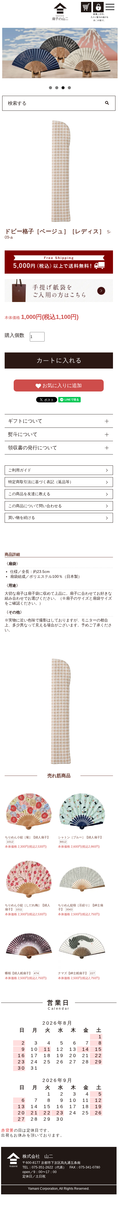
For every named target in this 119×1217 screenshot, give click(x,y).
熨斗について (22, 434)
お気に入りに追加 (61, 385)
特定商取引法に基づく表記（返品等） (40, 482)
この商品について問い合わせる (35, 506)
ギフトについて (25, 421)
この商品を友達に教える (29, 494)
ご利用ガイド (19, 470)
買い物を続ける (21, 517)
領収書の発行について (32, 447)
